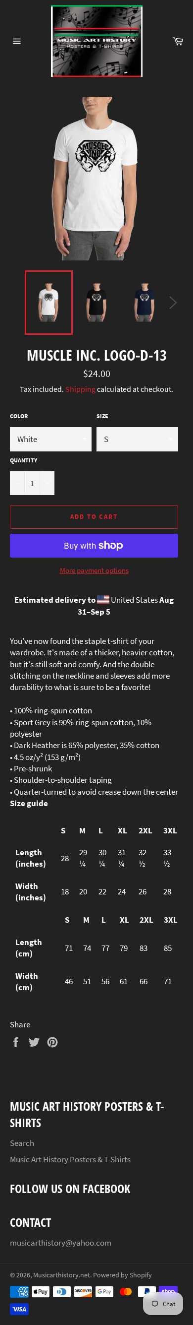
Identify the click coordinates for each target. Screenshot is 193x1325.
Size (102, 416)
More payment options (94, 570)
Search (22, 1142)
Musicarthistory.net (61, 1275)
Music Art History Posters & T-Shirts (70, 1159)
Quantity (23, 460)
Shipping (80, 389)
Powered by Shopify (122, 1275)
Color (19, 416)
